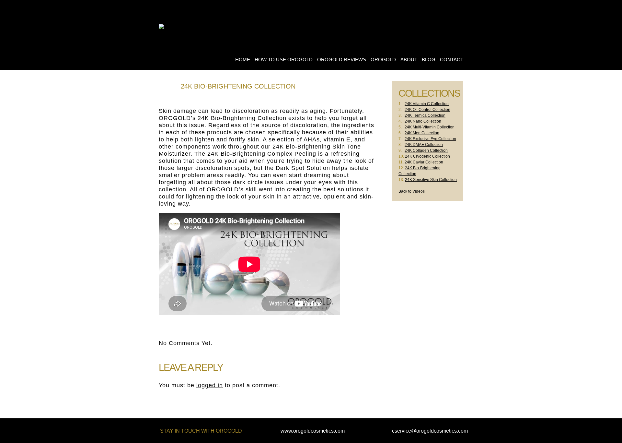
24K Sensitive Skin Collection (431, 179)
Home (242, 59)
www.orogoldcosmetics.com (313, 431)
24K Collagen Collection (426, 150)
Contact (451, 59)
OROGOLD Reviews (341, 59)
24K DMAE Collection (424, 144)
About (408, 59)
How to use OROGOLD (284, 59)
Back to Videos (411, 191)
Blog (428, 59)
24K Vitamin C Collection (427, 104)
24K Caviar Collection (424, 162)
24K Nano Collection (423, 121)
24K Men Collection (422, 133)
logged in (209, 385)
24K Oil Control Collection (427, 109)
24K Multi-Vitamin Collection (430, 127)
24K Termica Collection (425, 115)
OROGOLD (383, 59)
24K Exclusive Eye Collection (430, 139)
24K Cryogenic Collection (427, 156)
